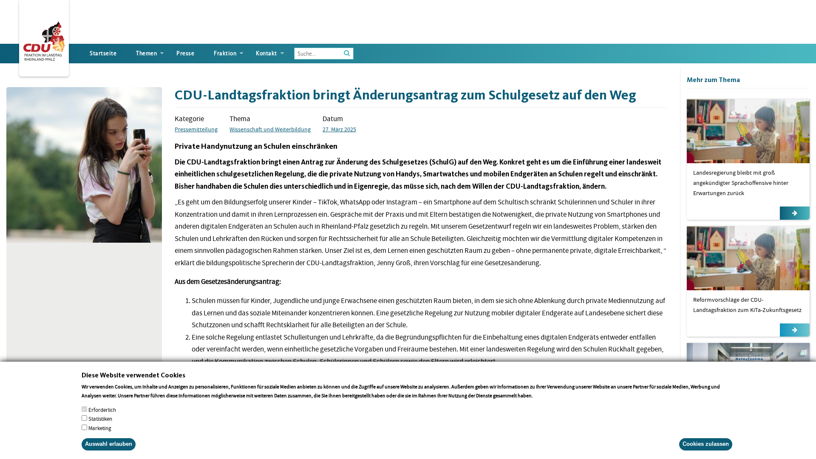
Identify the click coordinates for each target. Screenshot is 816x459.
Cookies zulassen (706, 444)
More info (545, 395)
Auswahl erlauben (108, 444)
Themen (146, 53)
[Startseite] (44, 39)
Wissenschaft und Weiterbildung (270, 129)
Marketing (99, 427)
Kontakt (266, 53)
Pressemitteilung (196, 129)
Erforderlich (102, 410)
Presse (185, 53)
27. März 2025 (339, 129)
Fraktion (225, 53)
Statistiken (100, 418)
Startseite (103, 53)
